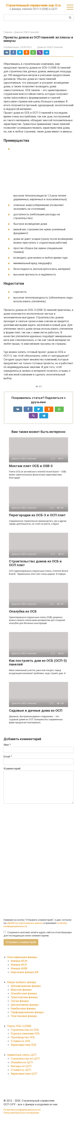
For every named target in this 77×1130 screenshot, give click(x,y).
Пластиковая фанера (24, 1016)
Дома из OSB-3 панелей (50, 47)
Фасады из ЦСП (21, 1066)
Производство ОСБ (23, 1037)
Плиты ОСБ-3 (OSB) (19, 1026)
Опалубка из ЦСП (22, 1062)
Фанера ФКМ (19, 968)
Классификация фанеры (22, 957)
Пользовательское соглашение (21, 1112)
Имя (7, 744)
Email (8, 756)
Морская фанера (21, 989)
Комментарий (12, 768)
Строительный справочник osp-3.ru (33, 5)
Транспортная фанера (24, 997)
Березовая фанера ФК (25, 972)
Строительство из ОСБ (25, 1029)
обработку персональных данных (25, 923)
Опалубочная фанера (24, 993)
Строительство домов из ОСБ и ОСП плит (35, 563)
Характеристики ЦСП (24, 1073)
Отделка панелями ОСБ (25, 1033)
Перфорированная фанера (27, 1012)
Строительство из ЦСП (25, 1058)
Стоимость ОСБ (20, 1041)
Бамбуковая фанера (23, 1008)
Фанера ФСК (19, 964)
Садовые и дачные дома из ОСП (35, 710)
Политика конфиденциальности (22, 1109)
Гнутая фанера (20, 1001)
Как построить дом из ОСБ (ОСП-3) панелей (38, 662)
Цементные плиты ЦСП (21, 1054)
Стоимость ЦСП (21, 1069)
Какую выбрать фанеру (21, 982)
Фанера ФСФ (19, 961)
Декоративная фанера (24, 1004)
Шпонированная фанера (26, 986)
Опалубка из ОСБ (23, 611)
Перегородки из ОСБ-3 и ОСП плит (37, 515)
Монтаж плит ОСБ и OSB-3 (31, 466)
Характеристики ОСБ (23, 1044)
